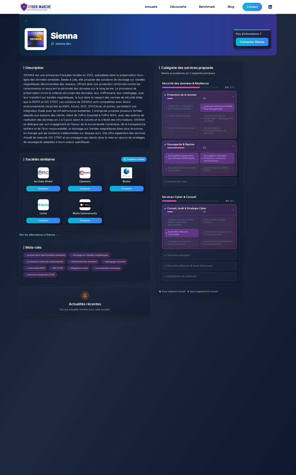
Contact (252, 6)
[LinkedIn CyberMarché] (270, 7)
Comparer (43, 188)
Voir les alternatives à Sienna (39, 234)
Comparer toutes (135, 159)
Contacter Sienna (252, 42)
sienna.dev (63, 43)
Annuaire (151, 6)
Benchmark (207, 6)
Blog (231, 6)
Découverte (178, 6)
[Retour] (26, 21)
